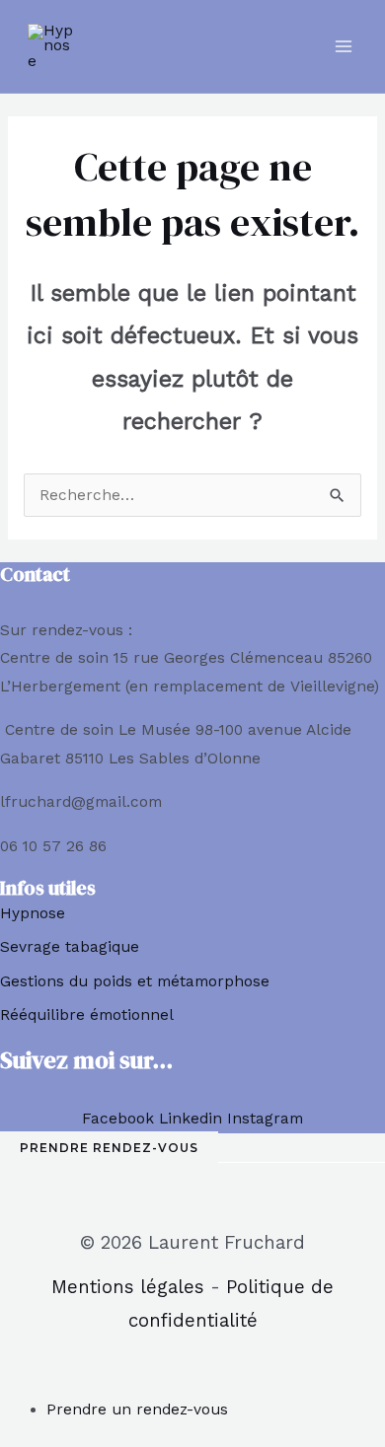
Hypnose (32, 913)
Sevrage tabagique (69, 947)
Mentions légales (127, 1287)
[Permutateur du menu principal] (344, 46)
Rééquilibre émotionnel (87, 1015)
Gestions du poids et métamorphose (135, 981)
